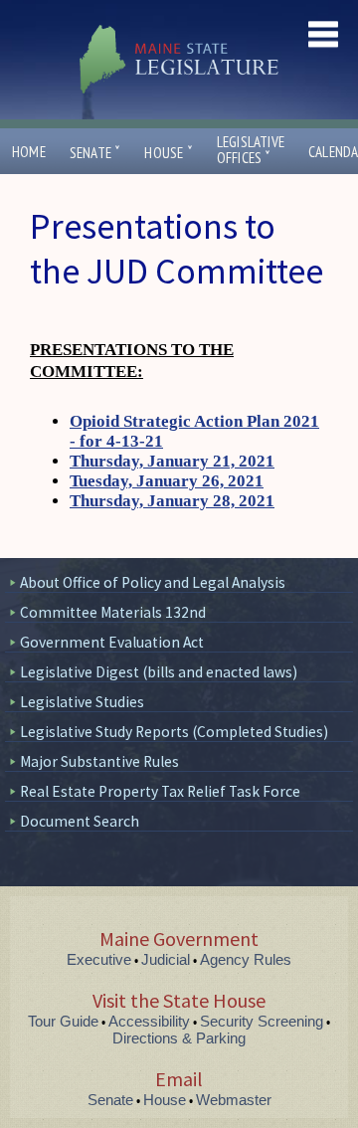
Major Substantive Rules (99, 761)
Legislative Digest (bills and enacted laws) (158, 671)
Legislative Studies (82, 701)
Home (29, 151)
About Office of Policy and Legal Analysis (152, 582)
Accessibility (149, 1021)
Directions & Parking (179, 1038)
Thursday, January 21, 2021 (172, 461)
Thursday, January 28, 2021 (172, 500)
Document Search (79, 821)
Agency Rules (245, 959)
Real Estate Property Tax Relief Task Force (160, 791)
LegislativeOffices (250, 150)
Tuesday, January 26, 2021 (167, 480)
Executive (99, 959)
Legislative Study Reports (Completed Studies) (174, 731)
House (168, 152)
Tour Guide (63, 1021)
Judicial (165, 959)
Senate (95, 152)
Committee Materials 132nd (113, 612)
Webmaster (233, 1099)
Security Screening (261, 1021)
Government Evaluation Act (112, 642)
